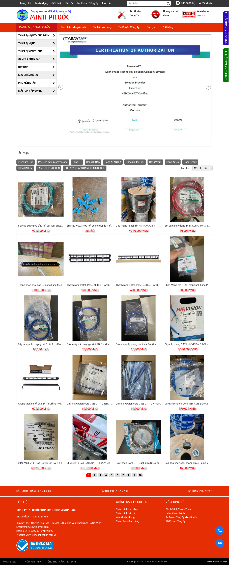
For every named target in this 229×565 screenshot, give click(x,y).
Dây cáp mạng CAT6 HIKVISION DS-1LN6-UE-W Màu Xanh (187, 344)
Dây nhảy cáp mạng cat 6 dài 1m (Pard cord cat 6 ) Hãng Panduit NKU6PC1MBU (138, 344)
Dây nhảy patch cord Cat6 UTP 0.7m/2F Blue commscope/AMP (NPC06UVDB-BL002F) (138, 403)
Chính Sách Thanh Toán (178, 509)
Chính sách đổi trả (125, 513)
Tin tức (70, 3)
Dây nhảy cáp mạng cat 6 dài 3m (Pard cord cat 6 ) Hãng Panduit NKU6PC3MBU (41, 344)
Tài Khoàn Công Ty (87, 3)
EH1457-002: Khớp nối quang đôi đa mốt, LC (89, 225)
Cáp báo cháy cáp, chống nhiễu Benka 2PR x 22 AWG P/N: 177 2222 (187, 463)
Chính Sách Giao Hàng (127, 521)
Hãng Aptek (172, 162)
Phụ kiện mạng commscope (53, 162)
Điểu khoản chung (125, 517)
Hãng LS (77, 162)
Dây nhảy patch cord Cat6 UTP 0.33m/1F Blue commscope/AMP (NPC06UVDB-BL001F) (89, 403)
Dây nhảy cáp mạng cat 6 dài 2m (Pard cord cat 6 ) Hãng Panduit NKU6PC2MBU (89, 344)
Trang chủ (25, 3)
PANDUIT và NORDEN (49, 168)
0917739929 (205, 491)
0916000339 (44, 491)
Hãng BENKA (93, 162)
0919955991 (121, 491)
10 (140, 475)
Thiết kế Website (212, 562)
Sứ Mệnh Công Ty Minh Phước (181, 517)
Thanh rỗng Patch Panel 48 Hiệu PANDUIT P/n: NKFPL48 (89, 285)
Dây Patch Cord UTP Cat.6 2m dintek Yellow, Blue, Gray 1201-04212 (138, 463)
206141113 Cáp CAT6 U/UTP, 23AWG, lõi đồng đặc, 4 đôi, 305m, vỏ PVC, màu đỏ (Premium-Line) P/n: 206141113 (89, 463)
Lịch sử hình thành (175, 513)
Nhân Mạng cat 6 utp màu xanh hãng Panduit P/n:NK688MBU (187, 285)
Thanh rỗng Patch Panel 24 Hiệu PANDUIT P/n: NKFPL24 (138, 285)
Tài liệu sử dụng (102, 27)
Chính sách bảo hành (127, 509)
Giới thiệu (56, 3)
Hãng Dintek (190, 162)
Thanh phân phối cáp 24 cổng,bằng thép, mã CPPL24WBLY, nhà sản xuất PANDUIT (41, 285)
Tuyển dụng (41, 3)
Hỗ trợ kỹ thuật (225, 67)
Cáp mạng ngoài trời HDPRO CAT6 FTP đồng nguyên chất (138, 225)
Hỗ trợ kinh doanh (225, 30)
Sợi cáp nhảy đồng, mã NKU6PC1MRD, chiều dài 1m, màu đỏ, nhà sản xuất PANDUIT (187, 225)
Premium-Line (25, 162)
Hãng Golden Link (135, 162)
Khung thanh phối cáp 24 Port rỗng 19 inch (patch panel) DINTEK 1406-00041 (41, 403)
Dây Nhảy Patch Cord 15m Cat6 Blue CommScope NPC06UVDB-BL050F (187, 403)
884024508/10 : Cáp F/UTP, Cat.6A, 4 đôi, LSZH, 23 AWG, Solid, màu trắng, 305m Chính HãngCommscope (41, 463)
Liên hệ (106, 3)
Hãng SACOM (25, 168)
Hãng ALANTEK (113, 162)
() (188, 3)
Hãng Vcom (155, 162)
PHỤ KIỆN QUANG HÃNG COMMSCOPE (85, 168)
